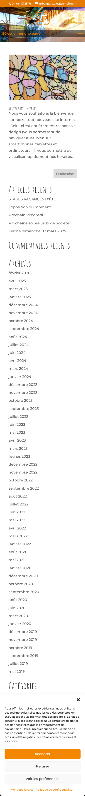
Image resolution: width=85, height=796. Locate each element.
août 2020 (18, 600)
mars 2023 (18, 448)
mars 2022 (18, 536)
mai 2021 (16, 560)
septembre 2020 (24, 592)
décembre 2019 (23, 632)
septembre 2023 (24, 408)
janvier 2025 (20, 297)
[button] (78, 699)
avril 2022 (17, 528)
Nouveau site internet (23, 108)
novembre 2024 (23, 313)
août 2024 (18, 337)
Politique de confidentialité (54, 789)
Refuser (42, 766)
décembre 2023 (23, 384)
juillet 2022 (18, 504)
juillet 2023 (18, 416)
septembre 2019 (23, 656)
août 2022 (18, 496)
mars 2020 (18, 616)
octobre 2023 (21, 400)
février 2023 (19, 456)
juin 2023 (17, 424)
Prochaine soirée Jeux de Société (39, 223)
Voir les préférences (42, 779)
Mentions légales (22, 789)
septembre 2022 (24, 488)
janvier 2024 (20, 377)
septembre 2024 (24, 329)
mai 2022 (17, 520)
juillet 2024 (19, 345)
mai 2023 (17, 432)
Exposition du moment (30, 207)
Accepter (42, 754)
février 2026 (19, 273)
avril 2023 (17, 440)
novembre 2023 (23, 392)
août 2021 (17, 552)
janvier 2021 (19, 568)
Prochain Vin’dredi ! (27, 215)
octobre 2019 (20, 648)
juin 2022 (17, 512)
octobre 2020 (21, 584)
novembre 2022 (23, 472)
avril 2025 (17, 281)
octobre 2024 (21, 321)
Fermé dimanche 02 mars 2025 (37, 231)
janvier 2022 (20, 544)
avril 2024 (17, 360)
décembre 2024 (23, 305)
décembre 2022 (23, 464)
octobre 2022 (21, 480)
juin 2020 (17, 608)
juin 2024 (17, 353)
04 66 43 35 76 (22, 3)
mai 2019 (17, 671)
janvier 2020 (20, 624)
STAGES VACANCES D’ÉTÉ (32, 199)
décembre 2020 (23, 576)
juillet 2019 (18, 663)
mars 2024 (18, 368)
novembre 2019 (23, 639)
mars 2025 (18, 289)
